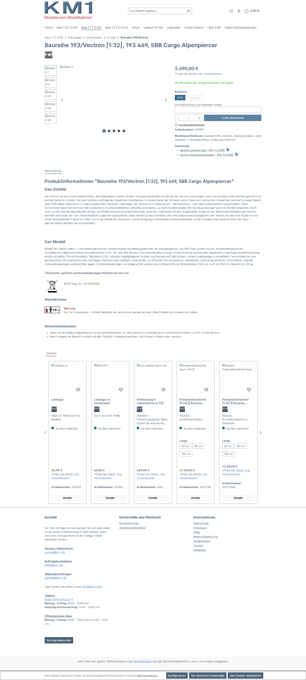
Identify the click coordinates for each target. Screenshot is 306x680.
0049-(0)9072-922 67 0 (59, 599)
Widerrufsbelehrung (205, 536)
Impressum (200, 527)
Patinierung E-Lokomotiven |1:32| (150, 401)
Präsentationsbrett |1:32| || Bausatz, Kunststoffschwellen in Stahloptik (238, 401)
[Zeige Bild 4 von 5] (119, 131)
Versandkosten (143, 661)
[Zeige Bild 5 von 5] (124, 131)
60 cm (185, 446)
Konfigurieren (177, 675)
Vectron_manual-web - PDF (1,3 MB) (203, 150)
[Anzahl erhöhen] (199, 118)
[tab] (53, 171)
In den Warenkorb (233, 117)
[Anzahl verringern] (178, 118)
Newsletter (199, 550)
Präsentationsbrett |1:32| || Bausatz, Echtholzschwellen (192, 401)
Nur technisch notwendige (207, 675)
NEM (180, 97)
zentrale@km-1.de (55, 577)
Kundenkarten (201, 541)
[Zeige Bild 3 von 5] (114, 131)
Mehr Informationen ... (148, 675)
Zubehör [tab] (51, 353)
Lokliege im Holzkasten (102, 401)
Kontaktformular (92, 586)
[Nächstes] (166, 99)
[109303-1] (114, 99)
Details (67, 497)
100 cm (186, 453)
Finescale (195, 98)
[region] (106, 99)
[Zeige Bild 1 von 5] (104, 131)
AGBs (196, 532)
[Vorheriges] (62, 99)
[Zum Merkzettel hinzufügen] (78, 390)
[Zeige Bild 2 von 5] (109, 131)
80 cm (198, 446)
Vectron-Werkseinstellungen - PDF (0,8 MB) (207, 154)
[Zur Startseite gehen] (68, 10)
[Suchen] (188, 11)
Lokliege (57, 399)
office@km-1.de (54, 565)
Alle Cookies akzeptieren (245, 675)
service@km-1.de (55, 552)
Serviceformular (129, 523)
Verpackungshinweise (132, 527)
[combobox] (156, 11)
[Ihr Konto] (239, 11)
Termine (198, 545)
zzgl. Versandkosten (209, 73)
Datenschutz (201, 523)
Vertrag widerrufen (59, 640)
